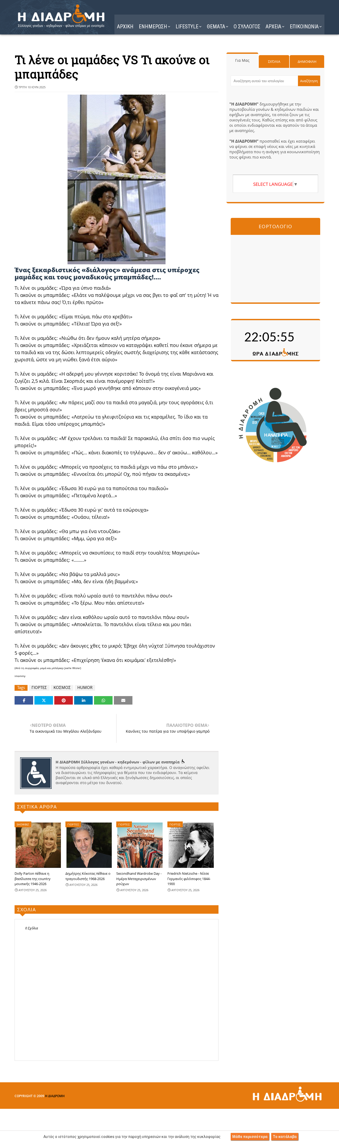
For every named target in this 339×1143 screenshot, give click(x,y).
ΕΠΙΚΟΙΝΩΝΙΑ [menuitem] (304, 26)
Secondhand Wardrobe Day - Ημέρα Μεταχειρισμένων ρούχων (139, 878)
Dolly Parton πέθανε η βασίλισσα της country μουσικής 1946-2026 (33, 878)
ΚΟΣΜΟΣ (62, 687)
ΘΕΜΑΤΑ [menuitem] (216, 26)
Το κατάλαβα (285, 1137)
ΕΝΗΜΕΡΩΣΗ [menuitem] (153, 26)
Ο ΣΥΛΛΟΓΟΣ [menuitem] (247, 26)
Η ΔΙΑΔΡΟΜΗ (55, 1096)
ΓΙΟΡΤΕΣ (39, 687)
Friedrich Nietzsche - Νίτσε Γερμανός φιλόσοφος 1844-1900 (189, 878)
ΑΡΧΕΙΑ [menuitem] (273, 26)
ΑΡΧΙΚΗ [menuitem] (125, 26)
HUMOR (84, 687)
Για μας (242, 60)
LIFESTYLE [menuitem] (187, 26)
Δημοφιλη (307, 61)
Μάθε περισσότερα (249, 1137)
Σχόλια (274, 61)
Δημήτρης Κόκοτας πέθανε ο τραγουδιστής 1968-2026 (87, 876)
